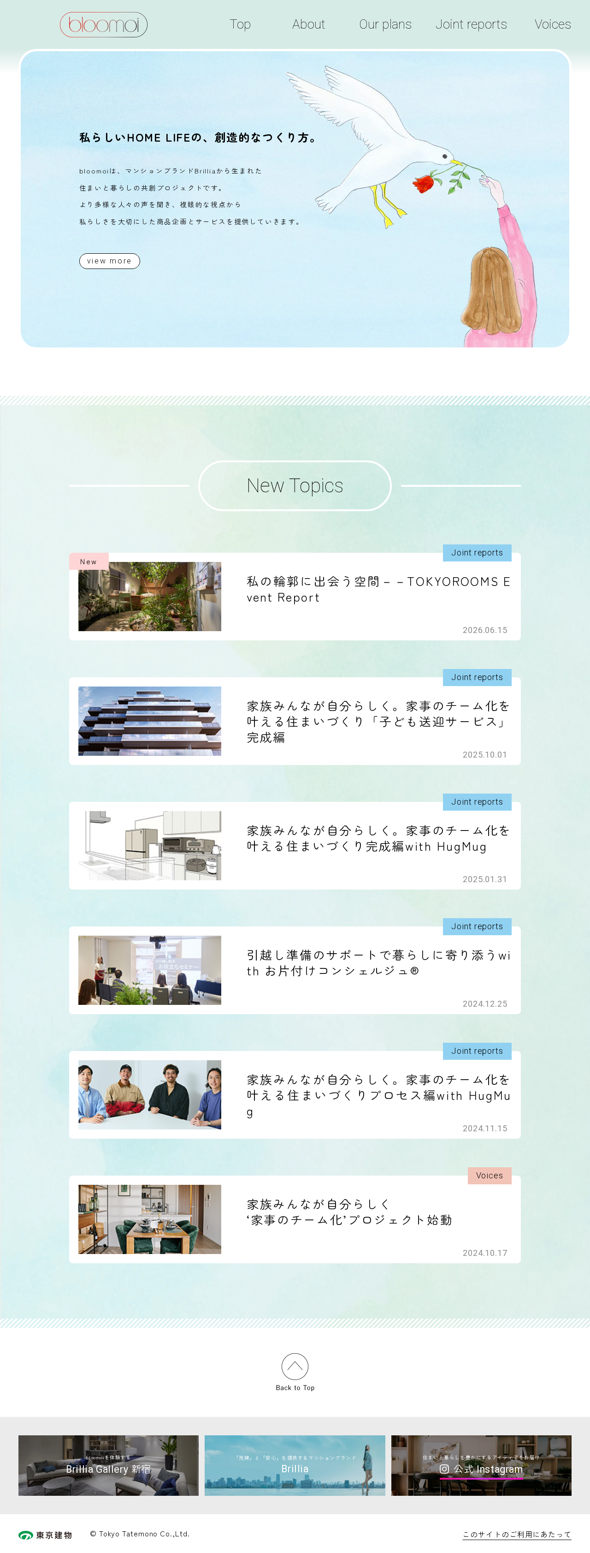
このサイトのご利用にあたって (517, 1534)
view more (109, 261)
